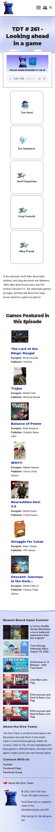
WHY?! (16, 463)
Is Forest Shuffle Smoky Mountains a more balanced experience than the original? (40, 632)
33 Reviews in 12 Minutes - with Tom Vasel (39, 665)
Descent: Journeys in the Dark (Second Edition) (27, 581)
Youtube (8, 764)
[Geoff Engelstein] (21, 175)
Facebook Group (12, 772)
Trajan (16, 388)
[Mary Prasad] (24, 244)
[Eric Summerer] (22, 140)
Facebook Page (12, 768)
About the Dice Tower (21, 783)
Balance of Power (26, 424)
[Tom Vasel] (25, 105)
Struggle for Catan (27, 541)
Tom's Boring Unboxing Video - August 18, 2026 (40, 648)
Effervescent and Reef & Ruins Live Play (40, 697)
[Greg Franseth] (23, 210)
